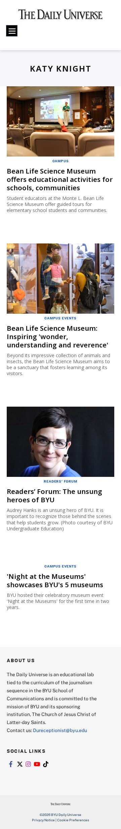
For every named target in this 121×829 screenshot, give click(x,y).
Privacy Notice (43, 820)
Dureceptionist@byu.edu (60, 730)
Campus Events (60, 318)
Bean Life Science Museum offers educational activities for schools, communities (60, 179)
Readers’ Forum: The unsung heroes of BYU (54, 495)
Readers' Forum (60, 481)
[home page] (60, 16)
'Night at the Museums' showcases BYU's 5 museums (55, 580)
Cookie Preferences (73, 820)
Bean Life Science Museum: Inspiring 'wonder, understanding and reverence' (57, 336)
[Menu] (11, 30)
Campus (60, 161)
